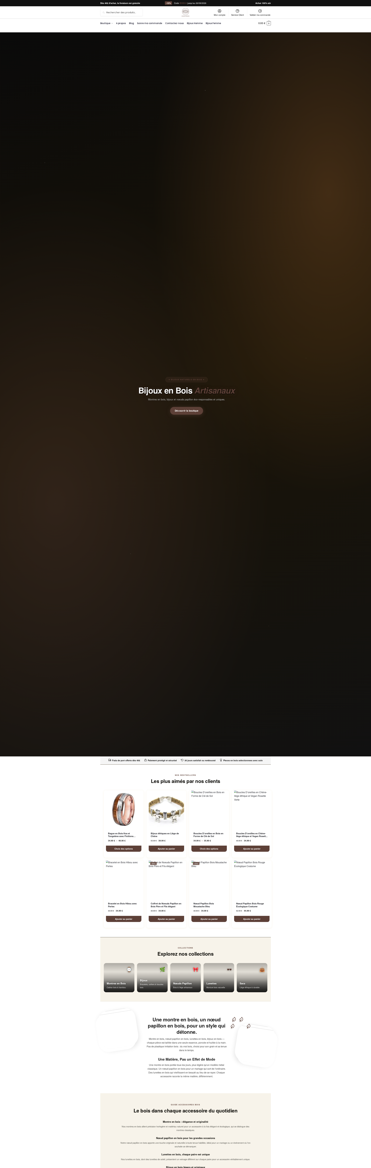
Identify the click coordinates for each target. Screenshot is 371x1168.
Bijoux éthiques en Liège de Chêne (165, 835)
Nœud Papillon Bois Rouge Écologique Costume (250, 905)
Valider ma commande (260, 14)
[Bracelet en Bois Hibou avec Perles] (123, 879)
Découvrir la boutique (187, 410)
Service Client (237, 14)
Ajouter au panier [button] (166, 848)
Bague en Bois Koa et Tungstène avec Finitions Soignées (120, 835)
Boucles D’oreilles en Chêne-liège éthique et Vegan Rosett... (251, 835)
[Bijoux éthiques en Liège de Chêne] (166, 809)
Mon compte (219, 14)
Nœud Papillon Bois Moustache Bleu (203, 905)
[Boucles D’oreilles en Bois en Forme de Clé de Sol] (209, 809)
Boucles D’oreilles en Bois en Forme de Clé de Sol (208, 835)
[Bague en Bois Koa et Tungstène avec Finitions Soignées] (123, 809)
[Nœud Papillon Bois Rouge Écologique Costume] (252, 879)
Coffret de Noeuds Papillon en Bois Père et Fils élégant (166, 905)
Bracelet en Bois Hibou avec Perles (122, 905)
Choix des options (123, 848)
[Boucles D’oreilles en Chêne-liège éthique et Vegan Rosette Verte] (252, 809)
